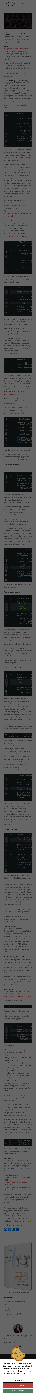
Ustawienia (18, 1380)
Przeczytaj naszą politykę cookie (14, 1374)
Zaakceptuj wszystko (18, 1391)
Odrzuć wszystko (18, 1385)
